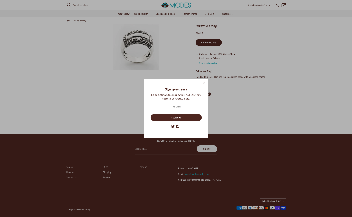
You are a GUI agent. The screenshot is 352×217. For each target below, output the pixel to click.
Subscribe (176, 117)
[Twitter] (173, 126)
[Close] (204, 83)
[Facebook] (177, 126)
